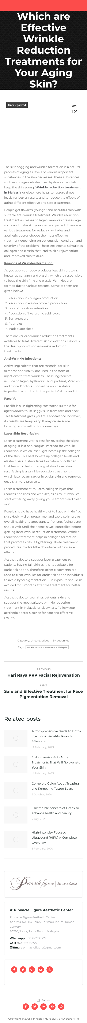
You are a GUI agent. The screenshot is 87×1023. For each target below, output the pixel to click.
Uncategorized (17, 105)
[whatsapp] (49, 969)
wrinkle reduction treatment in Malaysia (47, 647)
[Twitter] (23, 969)
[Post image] (15, 738)
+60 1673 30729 (27, 942)
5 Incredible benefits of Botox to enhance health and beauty (55, 810)
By (61, 640)
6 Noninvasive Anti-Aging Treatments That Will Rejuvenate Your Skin (56, 762)
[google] (32, 969)
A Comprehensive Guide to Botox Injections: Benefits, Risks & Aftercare (56, 736)
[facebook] (14, 969)
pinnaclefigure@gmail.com (42, 947)
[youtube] (41, 969)
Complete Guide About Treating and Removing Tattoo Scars (55, 786)
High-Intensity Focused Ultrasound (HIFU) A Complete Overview (54, 838)
